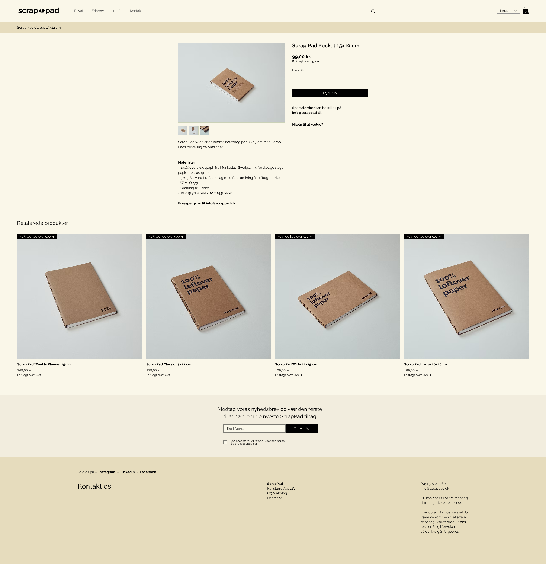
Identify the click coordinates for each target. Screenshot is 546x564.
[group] (273, 305)
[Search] (373, 11)
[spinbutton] (302, 78)
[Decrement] (296, 78)
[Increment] (308, 78)
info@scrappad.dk (435, 488)
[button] (526, 10)
